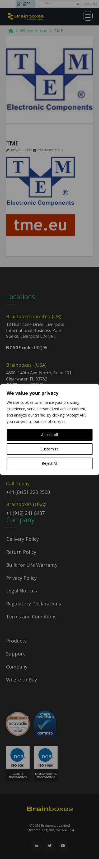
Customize (49, 448)
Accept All (49, 434)
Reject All (50, 463)
